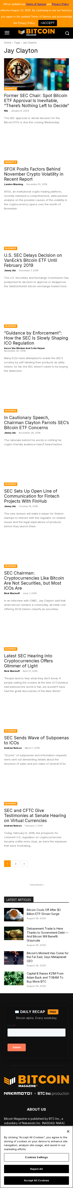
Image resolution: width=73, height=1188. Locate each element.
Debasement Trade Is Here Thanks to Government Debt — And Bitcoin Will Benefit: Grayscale (47, 934)
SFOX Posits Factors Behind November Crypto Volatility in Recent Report (33, 174)
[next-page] (24, 863)
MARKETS (10, 88)
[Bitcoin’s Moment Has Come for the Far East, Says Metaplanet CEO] (14, 958)
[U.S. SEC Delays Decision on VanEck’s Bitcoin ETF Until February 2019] (36, 234)
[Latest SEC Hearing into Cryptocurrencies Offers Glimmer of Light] (36, 634)
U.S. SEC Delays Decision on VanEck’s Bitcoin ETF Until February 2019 (33, 260)
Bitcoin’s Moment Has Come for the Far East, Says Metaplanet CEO (48, 957)
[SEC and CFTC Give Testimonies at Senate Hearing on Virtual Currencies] (36, 789)
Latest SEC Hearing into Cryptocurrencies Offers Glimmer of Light (28, 660)
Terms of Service (36, 4)
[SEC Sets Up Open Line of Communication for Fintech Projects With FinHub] (36, 470)
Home (7, 42)
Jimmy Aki (10, 270)
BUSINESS (10, 248)
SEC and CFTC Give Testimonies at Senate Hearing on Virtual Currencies (35, 815)
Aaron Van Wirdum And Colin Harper (24, 348)
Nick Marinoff (12, 593)
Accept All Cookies (36, 1180)
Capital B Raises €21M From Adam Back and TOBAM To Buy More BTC (45, 977)
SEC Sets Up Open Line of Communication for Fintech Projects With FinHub (31, 496)
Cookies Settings (36, 1157)
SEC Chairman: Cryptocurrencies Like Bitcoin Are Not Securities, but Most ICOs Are (34, 581)
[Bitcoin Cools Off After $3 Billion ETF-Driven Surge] (14, 914)
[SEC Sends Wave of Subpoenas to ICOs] (36, 716)
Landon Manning (13, 184)
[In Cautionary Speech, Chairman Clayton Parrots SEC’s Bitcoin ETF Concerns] (36, 396)
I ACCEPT (48, 23)
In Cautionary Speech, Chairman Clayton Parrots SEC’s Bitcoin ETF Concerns (36, 422)
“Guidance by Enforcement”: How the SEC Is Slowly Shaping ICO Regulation (36, 338)
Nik (6, 110)
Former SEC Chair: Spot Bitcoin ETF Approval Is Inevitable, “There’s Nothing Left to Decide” (36, 100)
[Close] (68, 1131)
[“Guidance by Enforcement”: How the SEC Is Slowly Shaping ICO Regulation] (36, 312)
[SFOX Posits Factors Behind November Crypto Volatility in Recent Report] (36, 148)
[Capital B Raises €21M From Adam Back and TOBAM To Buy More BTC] (14, 978)
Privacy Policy (60, 4)
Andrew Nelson (13, 748)
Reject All (36, 1168)
